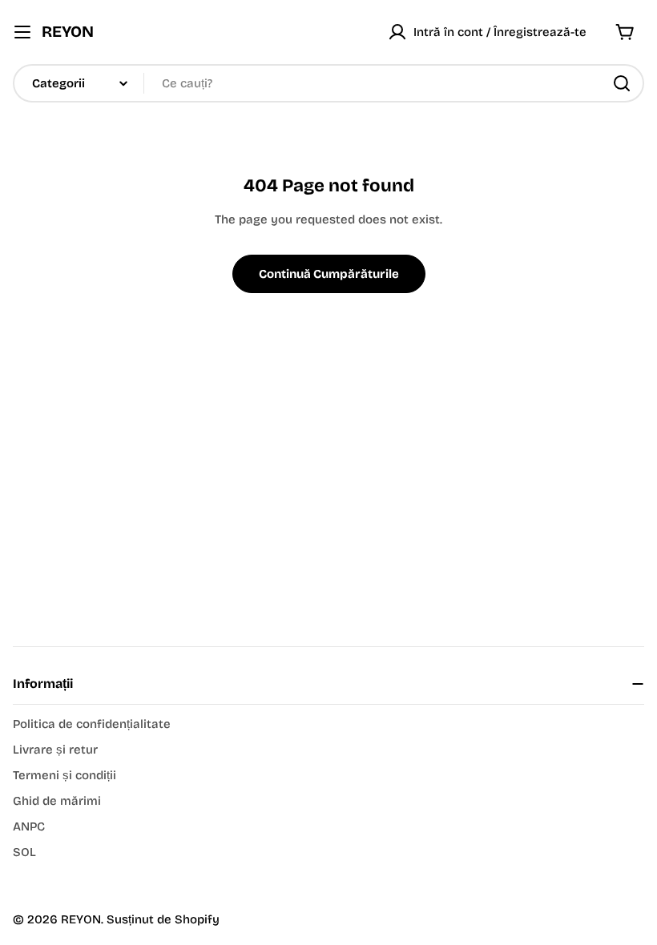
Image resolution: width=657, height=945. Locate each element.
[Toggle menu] (22, 32)
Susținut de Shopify (163, 919)
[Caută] (621, 83)
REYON (68, 31)
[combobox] (328, 83)
